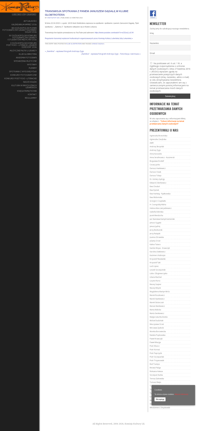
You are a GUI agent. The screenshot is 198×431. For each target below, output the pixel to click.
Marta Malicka (155, 309)
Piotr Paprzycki (156, 353)
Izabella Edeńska (156, 212)
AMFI (152, 143)
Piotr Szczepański (157, 357)
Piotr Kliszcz (154, 346)
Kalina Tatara (155, 244)
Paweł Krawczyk (156, 338)
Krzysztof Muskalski (158, 259)
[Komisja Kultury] (19, 9)
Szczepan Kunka (156, 375)
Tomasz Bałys (155, 382)
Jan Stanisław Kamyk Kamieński (162, 219)
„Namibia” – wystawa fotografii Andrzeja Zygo (64, 51)
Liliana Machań (156, 277)
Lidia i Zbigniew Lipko (158, 273)
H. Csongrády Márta (158, 204)
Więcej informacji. (182, 394)
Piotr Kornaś (155, 349)
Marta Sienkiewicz (157, 313)
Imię (152, 33)
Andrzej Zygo (155, 150)
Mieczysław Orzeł (157, 324)
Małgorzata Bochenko (159, 317)
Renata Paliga (155, 367)
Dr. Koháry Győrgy (157, 179)
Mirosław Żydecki (157, 328)
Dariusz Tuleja (155, 175)
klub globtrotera (74, 44)
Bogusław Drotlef (157, 161)
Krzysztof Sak (53, 18)
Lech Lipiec (154, 266)
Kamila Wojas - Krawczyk (160, 248)
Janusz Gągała (98, 44)
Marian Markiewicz (157, 306)
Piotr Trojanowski (157, 360)
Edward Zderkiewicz (158, 183)
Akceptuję (160, 399)
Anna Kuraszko (156, 154)
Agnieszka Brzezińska (158, 135)
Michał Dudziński (156, 320)
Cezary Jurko (155, 164)
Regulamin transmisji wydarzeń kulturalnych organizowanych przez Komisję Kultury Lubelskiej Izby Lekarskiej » (89, 38)
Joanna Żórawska (157, 237)
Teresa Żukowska (157, 378)
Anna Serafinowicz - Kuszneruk (162, 157)
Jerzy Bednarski (156, 230)
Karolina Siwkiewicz (157, 251)
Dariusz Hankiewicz (158, 168)
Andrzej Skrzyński (157, 146)
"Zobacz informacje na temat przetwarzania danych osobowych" (167, 122)
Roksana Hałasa (156, 371)
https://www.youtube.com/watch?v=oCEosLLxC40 (114, 33)
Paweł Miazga (155, 342)
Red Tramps (155, 364)
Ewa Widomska (156, 197)
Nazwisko (154, 43)
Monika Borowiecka (158, 331)
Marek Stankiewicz (157, 299)
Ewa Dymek (154, 190)
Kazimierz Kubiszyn (157, 255)
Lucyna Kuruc (155, 280)
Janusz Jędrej (155, 226)
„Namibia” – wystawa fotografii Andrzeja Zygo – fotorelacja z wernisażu (111, 54)
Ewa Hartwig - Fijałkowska (160, 193)
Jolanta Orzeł (155, 241)
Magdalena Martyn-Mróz (160, 291)
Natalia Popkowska (157, 335)
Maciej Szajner (155, 284)
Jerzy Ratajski (155, 233)
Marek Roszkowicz (157, 295)
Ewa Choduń (155, 186)
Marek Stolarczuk (157, 302)
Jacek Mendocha (156, 215)
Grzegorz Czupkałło (158, 201)
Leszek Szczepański (158, 270)
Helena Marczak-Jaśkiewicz (160, 208)
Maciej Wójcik (155, 288)
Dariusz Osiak (155, 172)
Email (152, 53)
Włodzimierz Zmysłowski (160, 407)
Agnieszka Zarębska (158, 139)
